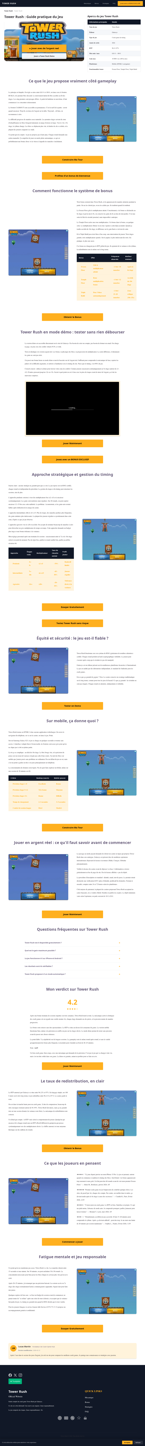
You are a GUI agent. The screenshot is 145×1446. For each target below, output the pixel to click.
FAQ (114, 3)
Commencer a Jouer (72, 1241)
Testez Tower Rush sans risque (72, 623)
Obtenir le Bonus (72, 317)
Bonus (97, 3)
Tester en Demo (72, 705)
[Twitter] (15, 1375)
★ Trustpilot (15, 1381)
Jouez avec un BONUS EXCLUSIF (130, 3)
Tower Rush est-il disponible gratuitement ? (43, 943)
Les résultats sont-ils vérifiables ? (39, 966)
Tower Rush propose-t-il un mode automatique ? (45, 974)
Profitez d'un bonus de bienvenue (72, 175)
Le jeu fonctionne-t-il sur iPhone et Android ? (44, 958)
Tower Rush (9, 3)
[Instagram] (20, 1375)
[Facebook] (10, 1375)
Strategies (106, 3)
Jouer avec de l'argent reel (44, 48)
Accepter (127, 1442)
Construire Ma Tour (72, 159)
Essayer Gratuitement (72, 607)
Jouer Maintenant (72, 443)
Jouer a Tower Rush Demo (44, 56)
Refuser (138, 1442)
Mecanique (87, 3)
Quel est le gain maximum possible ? (40, 950)
